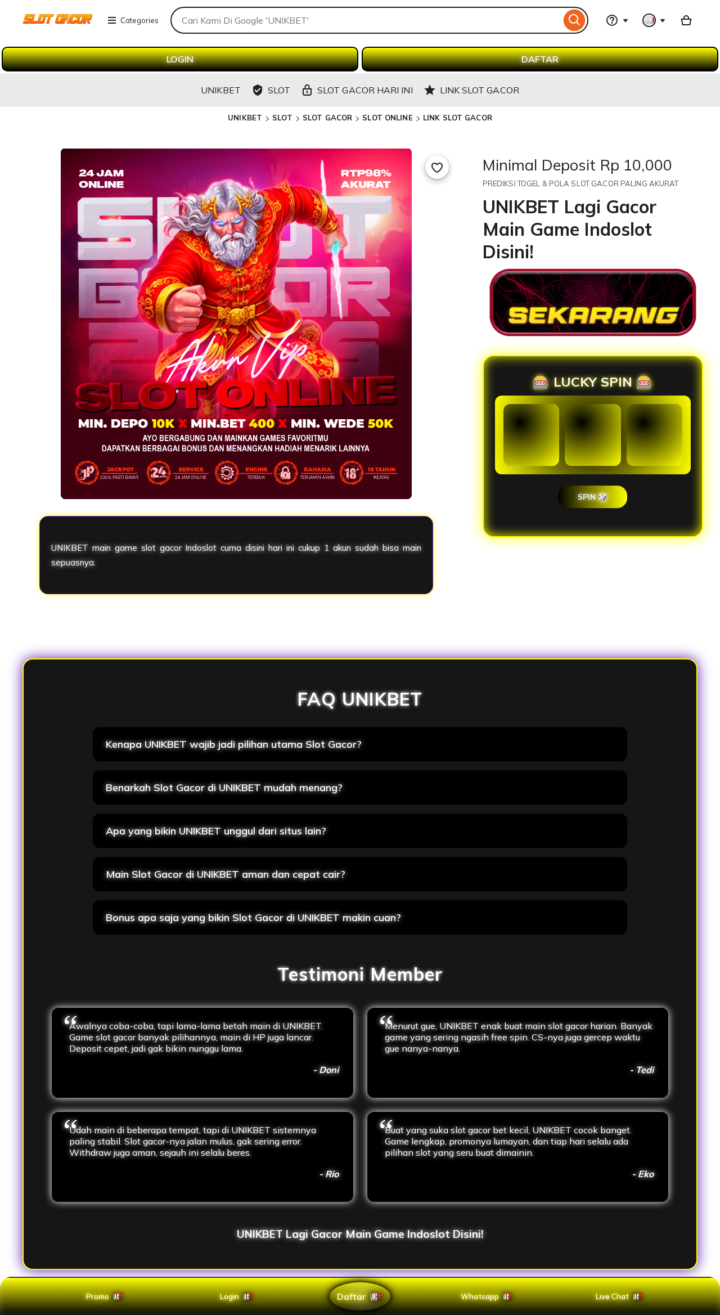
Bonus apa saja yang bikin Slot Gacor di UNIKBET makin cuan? (253, 917)
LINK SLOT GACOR (457, 117)
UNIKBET (245, 117)
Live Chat (612, 1296)
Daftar (351, 1296)
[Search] (574, 20)
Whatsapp (482, 1296)
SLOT (282, 117)
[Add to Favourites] (437, 167)
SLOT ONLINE (387, 117)
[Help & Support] (617, 20)
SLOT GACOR (327, 117)
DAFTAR (540, 59)
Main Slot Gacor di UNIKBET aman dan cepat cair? (225, 874)
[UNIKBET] (57, 27)
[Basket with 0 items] (686, 20)
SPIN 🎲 (593, 496)
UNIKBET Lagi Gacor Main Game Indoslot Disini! (360, 1234)
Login (229, 1296)
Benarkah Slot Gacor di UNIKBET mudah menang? (224, 787)
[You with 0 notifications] (654, 20)
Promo (97, 1296)
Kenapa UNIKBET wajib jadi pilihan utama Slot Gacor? (234, 744)
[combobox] (365, 20)
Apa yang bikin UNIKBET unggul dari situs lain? (216, 830)
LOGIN (180, 59)
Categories (139, 20)
